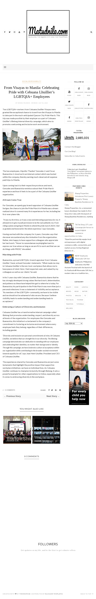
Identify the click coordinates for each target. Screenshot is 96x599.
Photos (69, 295)
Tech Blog (70, 300)
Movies (68, 291)
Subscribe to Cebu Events (75, 156)
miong (69, 121)
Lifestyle (85, 287)
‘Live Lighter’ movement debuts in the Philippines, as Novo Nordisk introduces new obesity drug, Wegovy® (79, 174)
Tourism (80, 300)
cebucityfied (79, 108)
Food (76, 287)
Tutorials (80, 304)
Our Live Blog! (70, 151)
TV (85, 295)
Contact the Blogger (73, 147)
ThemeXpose (24, 594)
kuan (69, 95)
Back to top (86, 594)
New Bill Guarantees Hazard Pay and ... (44, 439)
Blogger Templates (54, 594)
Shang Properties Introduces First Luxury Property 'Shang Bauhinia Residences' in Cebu (79, 199)
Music (76, 291)
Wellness (69, 308)
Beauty (68, 287)
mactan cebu (88, 108)
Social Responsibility (31, 81)
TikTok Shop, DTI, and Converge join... (15, 439)
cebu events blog (79, 93)
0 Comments (10, 390)
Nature (84, 291)
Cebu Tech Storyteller (79, 119)
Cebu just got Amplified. (77, 169)
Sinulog (78, 295)
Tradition (69, 304)
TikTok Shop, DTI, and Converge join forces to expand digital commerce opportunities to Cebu (79, 230)
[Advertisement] (79, 426)
